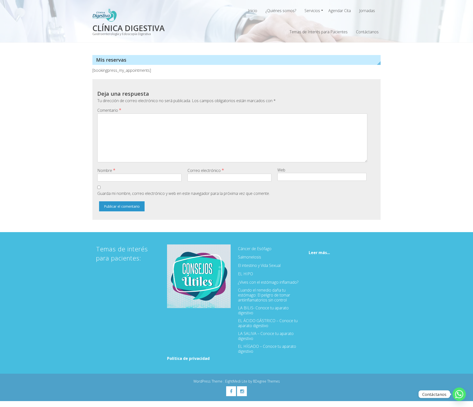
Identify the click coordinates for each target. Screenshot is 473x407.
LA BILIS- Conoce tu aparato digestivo (263, 310)
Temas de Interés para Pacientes (318, 32)
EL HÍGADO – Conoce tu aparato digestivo (267, 349)
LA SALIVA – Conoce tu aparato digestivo (266, 336)
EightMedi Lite (236, 381)
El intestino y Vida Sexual (259, 265)
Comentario (109, 110)
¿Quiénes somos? (281, 10)
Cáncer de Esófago (254, 248)
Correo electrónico (205, 170)
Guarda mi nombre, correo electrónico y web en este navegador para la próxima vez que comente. (183, 193)
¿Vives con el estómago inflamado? (268, 282)
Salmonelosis (249, 257)
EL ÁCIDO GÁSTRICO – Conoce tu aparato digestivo (268, 323)
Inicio (252, 10)
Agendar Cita (339, 10)
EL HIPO (245, 273)
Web (281, 170)
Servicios (312, 10)
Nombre (106, 170)
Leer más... (319, 252)
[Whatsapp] (459, 394)
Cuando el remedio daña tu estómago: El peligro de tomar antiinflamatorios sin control (264, 295)
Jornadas (367, 10)
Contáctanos (367, 32)
